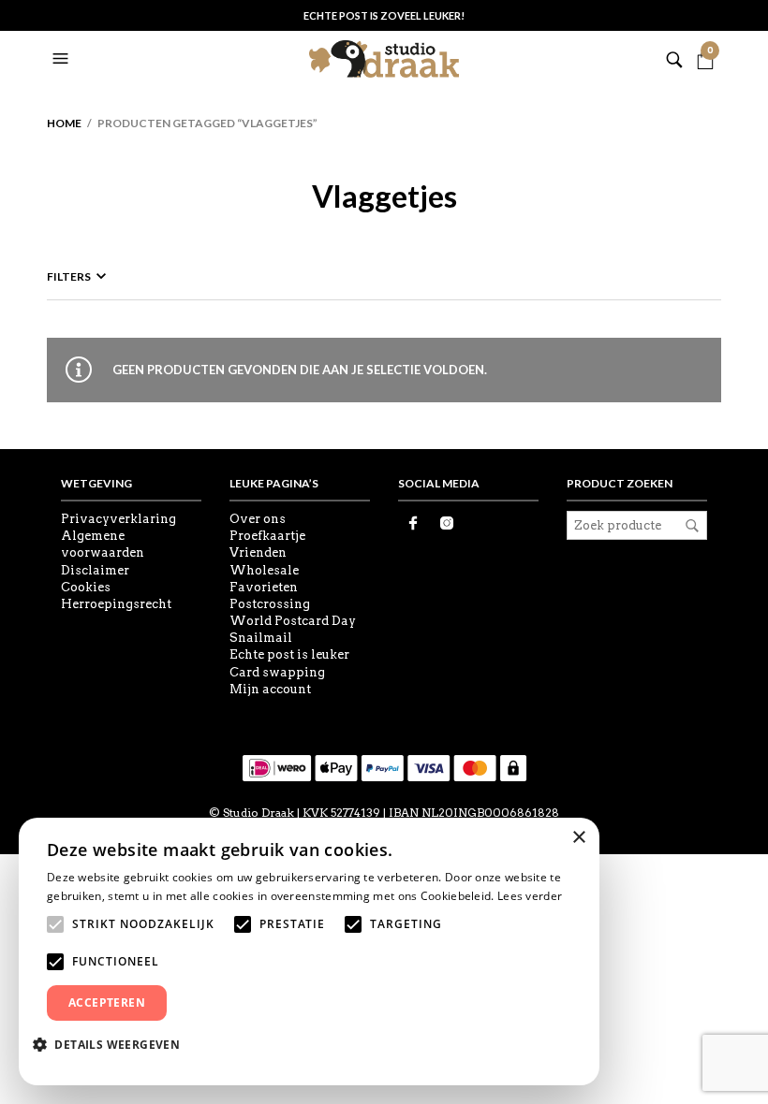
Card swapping (277, 672)
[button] (63, 59)
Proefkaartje (267, 536)
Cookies (86, 587)
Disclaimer (95, 570)
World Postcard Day (292, 621)
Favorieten (263, 587)
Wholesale (264, 570)
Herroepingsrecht (116, 604)
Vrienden (258, 552)
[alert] (309, 951)
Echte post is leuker (289, 654)
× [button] (578, 838)
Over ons (257, 519)
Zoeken (692, 525)
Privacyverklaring (118, 519)
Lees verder (529, 896)
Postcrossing (269, 604)
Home (64, 123)
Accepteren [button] (106, 1002)
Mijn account (270, 689)
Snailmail (260, 638)
